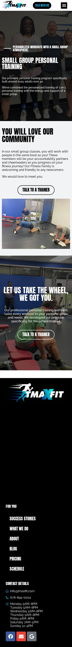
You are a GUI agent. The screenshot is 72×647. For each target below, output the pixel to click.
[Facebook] (10, 636)
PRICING (15, 559)
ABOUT (14, 539)
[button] (64, 5)
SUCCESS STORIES (23, 519)
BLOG (13, 549)
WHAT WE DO (19, 529)
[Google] (31, 636)
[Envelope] (21, 636)
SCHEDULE (17, 569)
